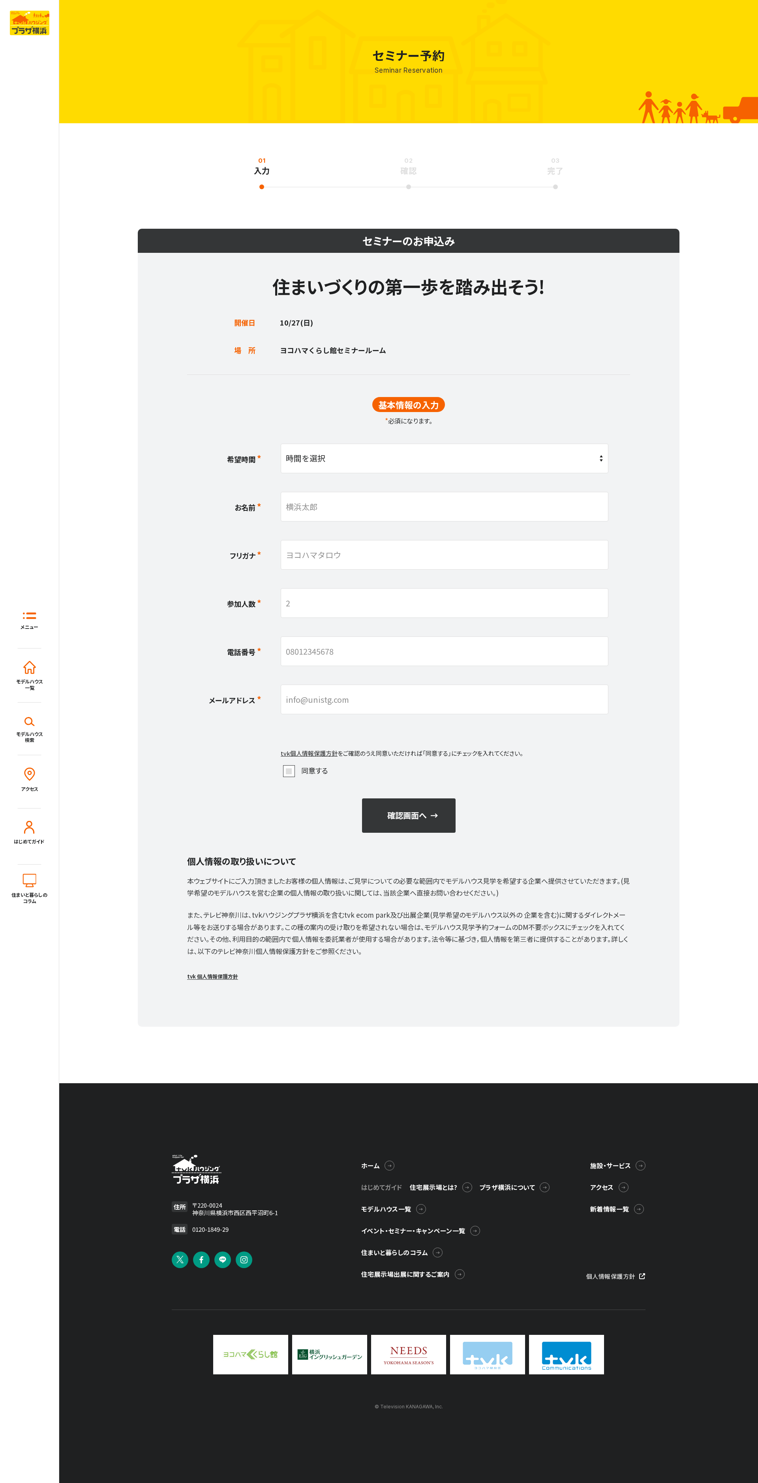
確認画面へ (407, 815)
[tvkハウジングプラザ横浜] (196, 1169)
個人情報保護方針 (610, 1276)
